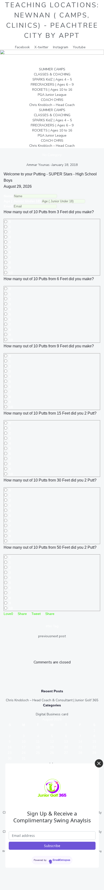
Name (8, 196)
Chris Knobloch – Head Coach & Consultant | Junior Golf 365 (52, 700)
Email (8, 206)
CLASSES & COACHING (52, 74)
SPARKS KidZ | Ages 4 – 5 (52, 79)
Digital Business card (52, 714)
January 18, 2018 (65, 165)
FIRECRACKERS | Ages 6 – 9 (52, 84)
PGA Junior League (52, 94)
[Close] (99, 763)
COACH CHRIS (52, 100)
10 (11, 273)
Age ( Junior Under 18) (22, 201)
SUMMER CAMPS (52, 69)
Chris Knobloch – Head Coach (52, 105)
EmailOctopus (61, 860)
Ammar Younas (38, 165)
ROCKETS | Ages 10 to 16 (52, 89)
